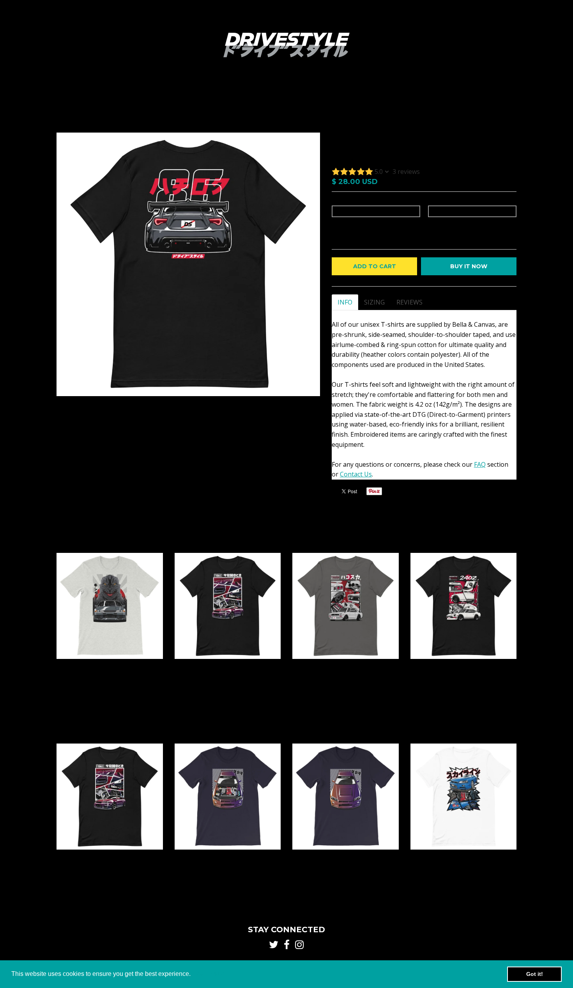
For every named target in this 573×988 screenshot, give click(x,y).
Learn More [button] (209, 973)
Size (433, 201)
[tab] (345, 302)
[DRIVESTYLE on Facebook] (503, 99)
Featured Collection (103, 98)
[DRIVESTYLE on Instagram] (513, 99)
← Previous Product (437, 113)
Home (63, 98)
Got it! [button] (534, 974)
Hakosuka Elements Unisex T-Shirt (345, 667)
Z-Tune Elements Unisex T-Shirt (227, 667)
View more (497, 536)
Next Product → (494, 113)
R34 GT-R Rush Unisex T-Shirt (345, 857)
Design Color (348, 201)
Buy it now (468, 266)
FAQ (480, 464)
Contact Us (356, 474)
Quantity (343, 225)
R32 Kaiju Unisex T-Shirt (109, 667)
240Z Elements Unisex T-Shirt (463, 667)
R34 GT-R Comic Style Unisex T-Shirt (463, 857)
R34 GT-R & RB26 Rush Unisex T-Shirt (227, 857)
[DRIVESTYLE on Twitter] (492, 99)
